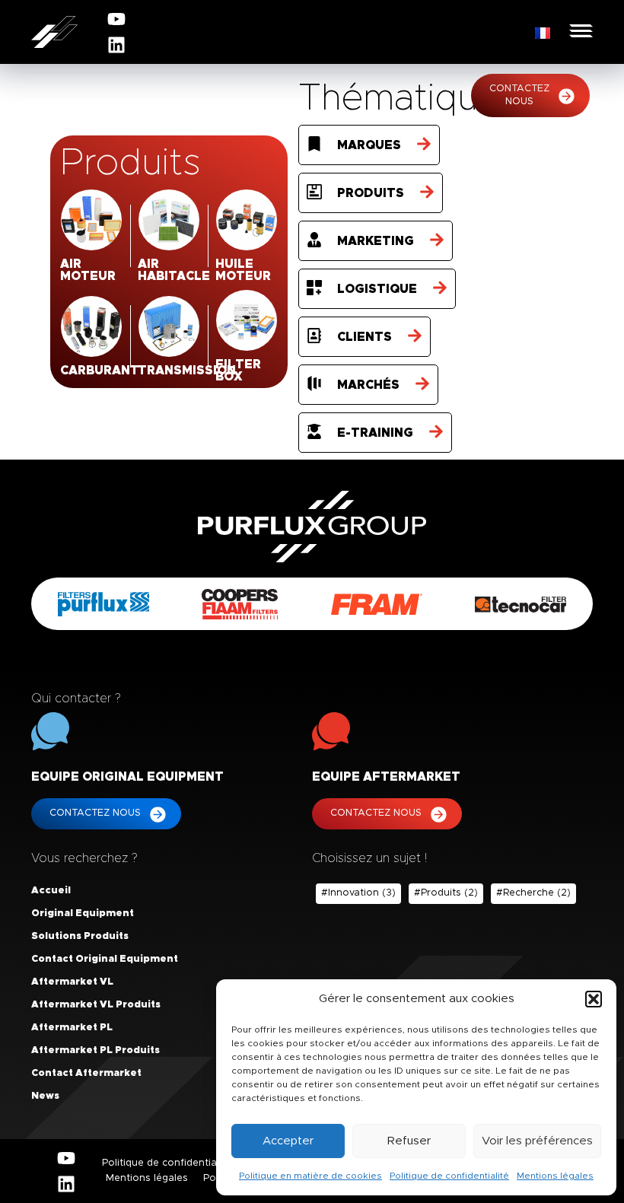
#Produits (446, 893)
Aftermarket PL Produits (95, 1050)
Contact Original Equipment (104, 959)
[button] (593, 999)
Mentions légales (555, 1175)
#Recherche (533, 893)
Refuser (409, 1141)
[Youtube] (116, 19)
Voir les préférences (537, 1141)
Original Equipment (82, 913)
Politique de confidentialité (449, 1175)
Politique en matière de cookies (310, 1175)
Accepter (288, 1141)
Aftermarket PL (72, 1028)
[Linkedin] (116, 45)
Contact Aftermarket (86, 1073)
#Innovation (358, 893)
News (45, 1096)
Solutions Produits (80, 936)
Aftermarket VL (72, 982)
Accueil (51, 891)
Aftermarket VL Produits (96, 1005)
